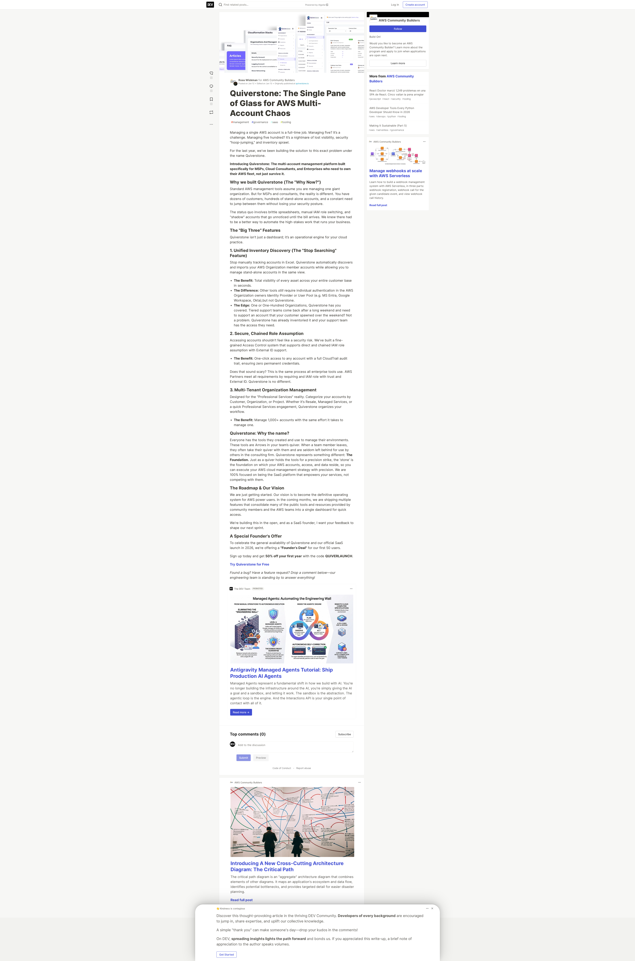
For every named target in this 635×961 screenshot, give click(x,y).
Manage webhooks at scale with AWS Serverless (395, 173)
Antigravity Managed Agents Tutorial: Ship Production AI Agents (281, 673)
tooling (286, 122)
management (240, 122)
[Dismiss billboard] (432, 908)
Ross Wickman (248, 80)
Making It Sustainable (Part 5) (388, 127)
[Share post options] (211, 124)
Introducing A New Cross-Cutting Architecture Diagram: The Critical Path (287, 866)
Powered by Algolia (315, 4)
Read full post (242, 900)
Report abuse (303, 768)
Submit (243, 757)
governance (260, 122)
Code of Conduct (282, 768)
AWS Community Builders (279, 80)
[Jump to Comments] (211, 88)
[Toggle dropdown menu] (351, 588)
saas (274, 122)
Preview (261, 757)
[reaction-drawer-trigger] (211, 75)
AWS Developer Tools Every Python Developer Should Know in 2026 (391, 112)
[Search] (220, 5)
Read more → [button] (241, 712)
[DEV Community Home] (210, 4)
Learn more (398, 63)
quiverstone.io (302, 83)
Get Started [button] (226, 954)
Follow (398, 28)
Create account (415, 4)
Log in (395, 4)
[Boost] (211, 112)
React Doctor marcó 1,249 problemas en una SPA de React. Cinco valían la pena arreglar (397, 94)
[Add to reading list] (211, 101)
